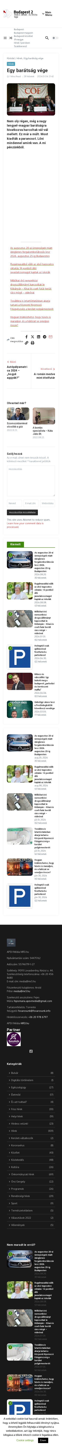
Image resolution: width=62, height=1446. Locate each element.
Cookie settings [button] (25, 1440)
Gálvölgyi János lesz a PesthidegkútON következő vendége (44, 705)
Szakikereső (20, 46)
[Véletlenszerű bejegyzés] (10, 38)
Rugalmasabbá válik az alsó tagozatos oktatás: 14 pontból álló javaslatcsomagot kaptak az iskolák (32, 268)
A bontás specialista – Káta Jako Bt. (43, 430)
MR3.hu (25, 1023)
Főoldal (11, 58)
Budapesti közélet (23, 36)
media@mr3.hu (22, 991)
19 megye (18, 39)
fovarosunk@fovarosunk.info (34, 1010)
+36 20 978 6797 (38, 1017)
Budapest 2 (23, 11)
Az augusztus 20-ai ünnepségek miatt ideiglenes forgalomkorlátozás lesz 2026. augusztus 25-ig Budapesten (31, 251)
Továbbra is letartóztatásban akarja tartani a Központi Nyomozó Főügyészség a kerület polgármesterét (32, 304)
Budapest (19, 29)
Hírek (19, 58)
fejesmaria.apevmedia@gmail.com (33, 1001)
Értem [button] (43, 1440)
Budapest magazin (23, 32)
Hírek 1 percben (22, 42)
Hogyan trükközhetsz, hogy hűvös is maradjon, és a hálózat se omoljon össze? (30, 321)
